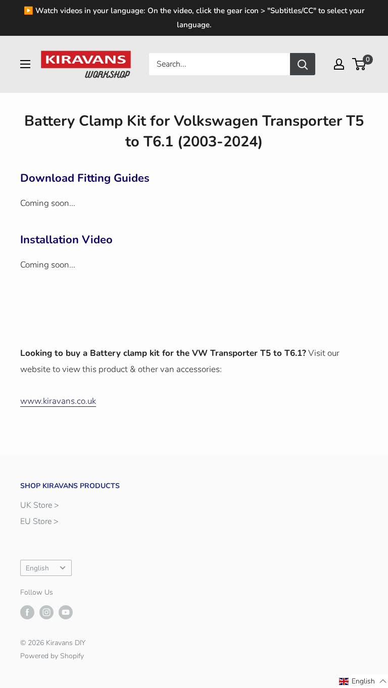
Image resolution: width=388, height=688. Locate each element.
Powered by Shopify (52, 656)
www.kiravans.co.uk (58, 401)
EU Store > (39, 521)
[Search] (302, 64)
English (37, 568)
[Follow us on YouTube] (66, 612)
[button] (363, 681)
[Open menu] (25, 64)
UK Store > (39, 505)
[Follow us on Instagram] (46, 612)
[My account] (339, 64)
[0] (359, 64)
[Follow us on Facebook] (27, 612)
